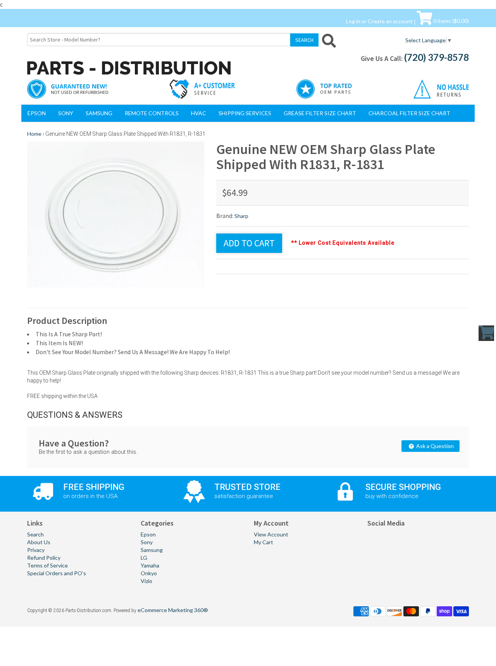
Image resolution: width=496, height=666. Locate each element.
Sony (65, 113)
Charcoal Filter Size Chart (409, 113)
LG (144, 557)
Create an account (390, 20)
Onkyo (149, 573)
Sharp (241, 216)
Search (35, 534)
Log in (353, 20)
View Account (271, 534)
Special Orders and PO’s (56, 573)
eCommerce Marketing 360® (173, 610)
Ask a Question (434, 446)
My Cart (263, 542)
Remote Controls (152, 113)
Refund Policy (43, 557)
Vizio (146, 581)
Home (34, 133)
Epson (37, 113)
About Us (38, 542)
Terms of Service (47, 565)
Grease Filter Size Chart (320, 113)
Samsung (99, 113)
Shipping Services (245, 113)
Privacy (36, 550)
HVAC (198, 113)
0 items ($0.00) (450, 20)
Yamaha (150, 565)
